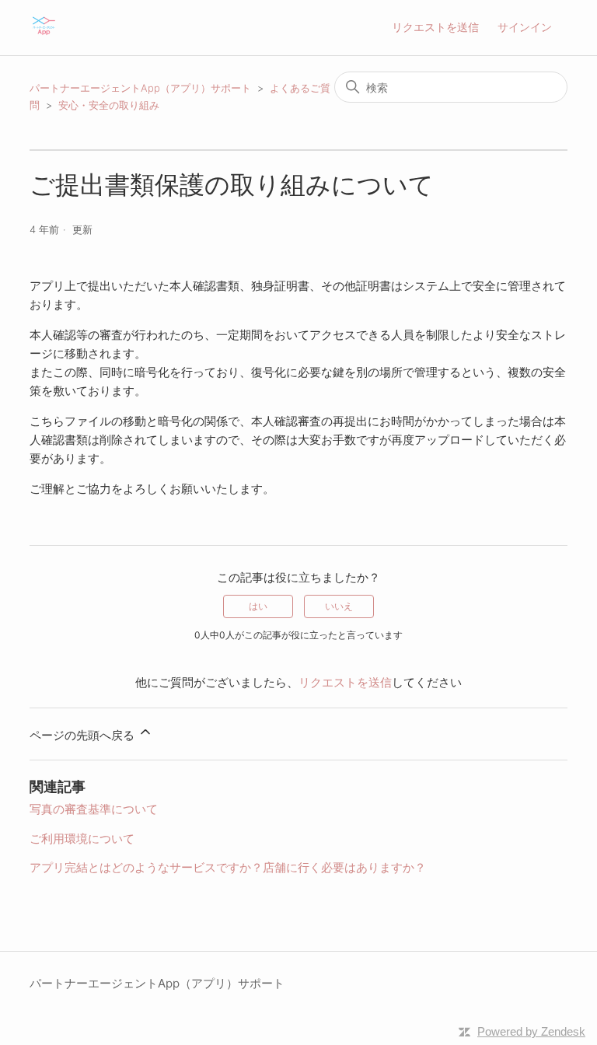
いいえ (339, 606)
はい (258, 606)
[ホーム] (44, 35)
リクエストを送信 (435, 26)
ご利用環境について (82, 838)
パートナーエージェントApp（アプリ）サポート (140, 88)
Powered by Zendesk (531, 1031)
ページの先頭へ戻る (84, 735)
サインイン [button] (525, 26)
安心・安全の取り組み (108, 105)
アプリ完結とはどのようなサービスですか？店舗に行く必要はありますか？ (228, 867)
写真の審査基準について (94, 809)
